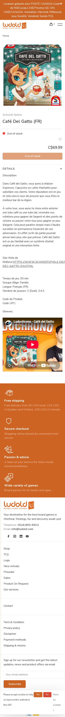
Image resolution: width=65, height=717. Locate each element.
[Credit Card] (29, 715)
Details (9, 169)
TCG (6, 554)
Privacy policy (12, 628)
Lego (7, 560)
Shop (7, 549)
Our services (11, 589)
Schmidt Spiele (12, 115)
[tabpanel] (32, 75)
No (47, 694)
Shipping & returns (15, 645)
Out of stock (32, 156)
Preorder (9, 572)
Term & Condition (14, 622)
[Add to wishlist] (60, 140)
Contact (8, 606)
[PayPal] (36, 715)
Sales (7, 578)
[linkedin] (21, 537)
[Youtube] (27, 537)
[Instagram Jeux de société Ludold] (14, 537)
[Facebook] (8, 537)
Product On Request (16, 584)
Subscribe (14, 684)
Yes (38, 694)
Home (6, 35)
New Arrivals (11, 566)
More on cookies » (57, 702)
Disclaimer (10, 634)
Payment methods (15, 640)
